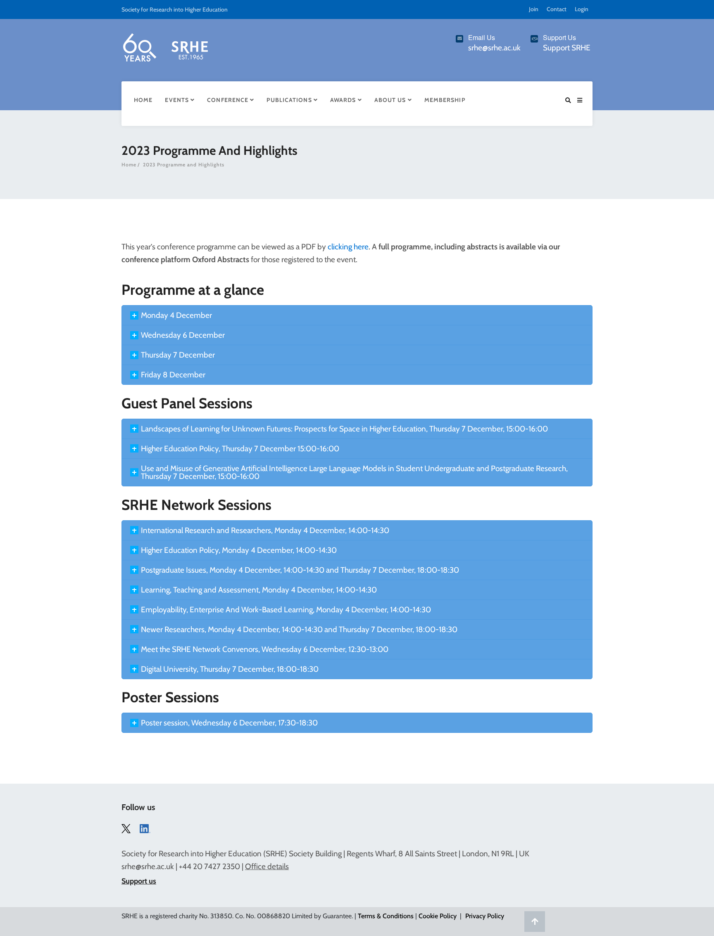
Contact (556, 9)
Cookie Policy (438, 916)
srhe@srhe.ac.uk (147, 866)
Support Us (559, 37)
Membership (444, 100)
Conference (228, 100)
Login (581, 9)
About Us (391, 100)
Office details (267, 866)
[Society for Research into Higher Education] (164, 46)
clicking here (348, 246)
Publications (290, 100)
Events (177, 100)
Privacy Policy (484, 916)
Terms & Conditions (386, 916)
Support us (138, 881)
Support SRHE (566, 47)
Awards (344, 100)
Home (143, 100)
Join (533, 9)
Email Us (481, 37)
